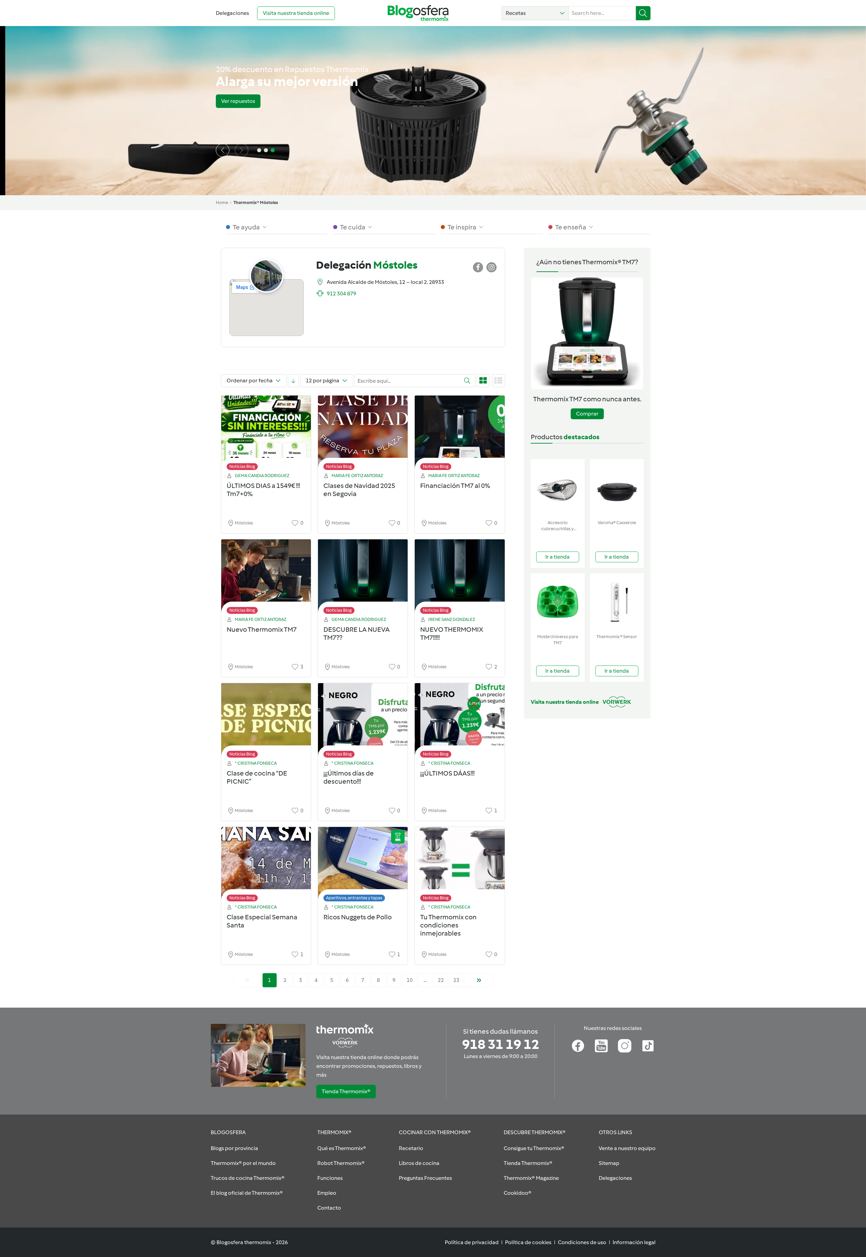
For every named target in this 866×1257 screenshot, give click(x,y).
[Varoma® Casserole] (616, 488)
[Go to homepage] (418, 13)
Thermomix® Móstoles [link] (255, 202)
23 (456, 980)
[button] (535, 13)
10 (410, 980)
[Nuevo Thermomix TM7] (266, 578)
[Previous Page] (247, 980)
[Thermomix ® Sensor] (616, 602)
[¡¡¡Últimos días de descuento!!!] (363, 722)
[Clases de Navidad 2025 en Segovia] (363, 435)
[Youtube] (601, 1046)
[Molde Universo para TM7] (557, 602)
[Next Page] (479, 980)
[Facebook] (578, 1046)
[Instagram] (624, 1046)
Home (222, 202)
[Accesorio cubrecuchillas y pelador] (557, 488)
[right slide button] (241, 150)
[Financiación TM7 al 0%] (459, 435)
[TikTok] (648, 1046)
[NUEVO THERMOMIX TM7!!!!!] (459, 578)
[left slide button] (222, 150)
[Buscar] (643, 13)
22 (441, 980)
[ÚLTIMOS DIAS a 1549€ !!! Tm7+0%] (266, 435)
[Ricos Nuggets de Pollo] (363, 866)
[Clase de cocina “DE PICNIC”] (266, 722)
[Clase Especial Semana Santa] (266, 866)
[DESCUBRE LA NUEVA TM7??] (363, 578)
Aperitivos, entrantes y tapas (354, 897)
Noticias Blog (242, 466)
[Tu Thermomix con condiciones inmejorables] (459, 866)
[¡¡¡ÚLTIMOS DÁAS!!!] (459, 722)
